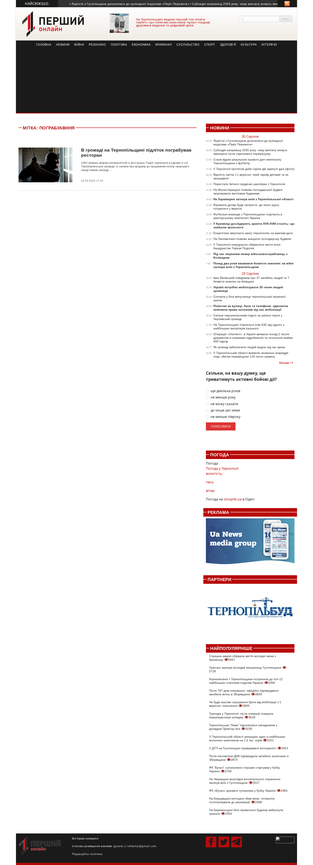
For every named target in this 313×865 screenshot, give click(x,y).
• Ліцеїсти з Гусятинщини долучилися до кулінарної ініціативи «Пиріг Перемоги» (121, 4)
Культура (249, 44)
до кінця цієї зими (225, 410)
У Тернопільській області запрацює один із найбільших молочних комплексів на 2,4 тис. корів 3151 (247, 738)
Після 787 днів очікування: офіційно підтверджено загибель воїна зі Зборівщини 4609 (244, 692)
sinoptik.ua (233, 499)
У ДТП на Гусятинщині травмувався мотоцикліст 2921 (248, 748)
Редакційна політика (87, 854)
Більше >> (286, 362)
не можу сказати (224, 404)
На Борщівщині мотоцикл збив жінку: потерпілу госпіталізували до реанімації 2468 (242, 800)
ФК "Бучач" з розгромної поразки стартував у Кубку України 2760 (244, 769)
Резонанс (97, 44)
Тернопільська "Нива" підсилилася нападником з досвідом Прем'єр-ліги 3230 (243, 726)
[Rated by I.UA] (285, 839)
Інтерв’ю (269, 44)
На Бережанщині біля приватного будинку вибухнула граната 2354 (246, 811)
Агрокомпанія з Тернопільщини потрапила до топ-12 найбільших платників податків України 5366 (246, 680)
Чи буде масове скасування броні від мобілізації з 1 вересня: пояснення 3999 (245, 703)
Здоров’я (228, 44)
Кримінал (163, 44)
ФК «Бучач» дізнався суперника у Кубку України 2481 (248, 790)
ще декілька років (225, 391)
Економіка (141, 44)
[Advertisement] (156, 81)
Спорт (209, 44)
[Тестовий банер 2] (250, 611)
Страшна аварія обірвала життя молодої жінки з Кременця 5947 (242, 657)
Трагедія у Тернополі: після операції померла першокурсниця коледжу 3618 (241, 715)
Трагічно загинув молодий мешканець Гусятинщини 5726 (245, 669)
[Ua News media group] (250, 543)
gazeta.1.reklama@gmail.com (134, 846)
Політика (119, 44)
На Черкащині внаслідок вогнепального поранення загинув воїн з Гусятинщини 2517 (244, 780)
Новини (63, 44)
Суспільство (188, 44)
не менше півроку (225, 416)
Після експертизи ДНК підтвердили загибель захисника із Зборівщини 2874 (249, 757)
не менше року (223, 397)
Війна (79, 44)
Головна (43, 44)
